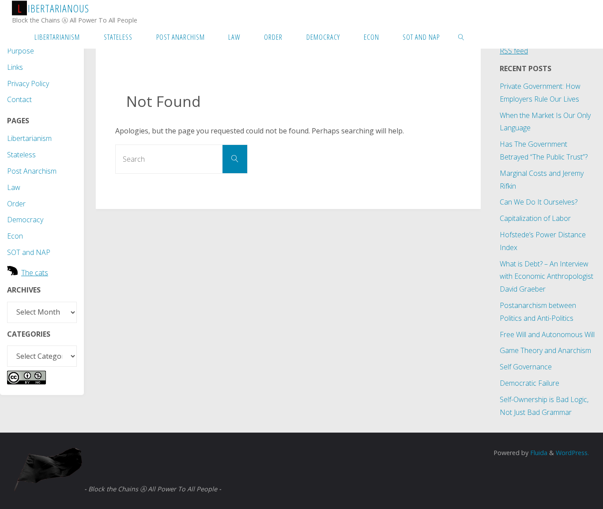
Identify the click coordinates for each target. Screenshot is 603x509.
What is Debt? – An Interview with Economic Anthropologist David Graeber (546, 276)
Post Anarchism (32, 171)
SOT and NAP (28, 252)
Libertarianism (29, 138)
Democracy (25, 219)
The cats (34, 272)
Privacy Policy (28, 83)
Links (15, 67)
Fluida (537, 452)
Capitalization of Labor (535, 218)
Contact (19, 99)
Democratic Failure (529, 383)
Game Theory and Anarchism (545, 350)
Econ (15, 236)
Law (13, 187)
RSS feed (514, 51)
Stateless (21, 155)
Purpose (20, 51)
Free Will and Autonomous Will (547, 334)
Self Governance (526, 367)
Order (16, 204)
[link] (461, 36)
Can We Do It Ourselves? (538, 202)
